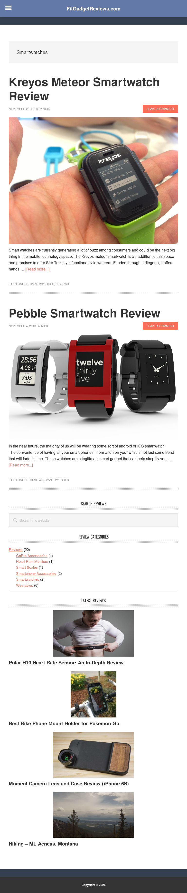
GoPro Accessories (31, 555)
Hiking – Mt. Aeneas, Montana (43, 843)
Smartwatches (42, 284)
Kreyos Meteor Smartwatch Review (84, 88)
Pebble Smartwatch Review (84, 312)
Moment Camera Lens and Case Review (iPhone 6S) (69, 783)
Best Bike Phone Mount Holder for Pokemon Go (64, 723)
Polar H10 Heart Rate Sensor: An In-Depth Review (66, 662)
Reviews (62, 284)
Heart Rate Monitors (32, 561)
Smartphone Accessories (36, 573)
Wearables (24, 585)
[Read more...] (37, 269)
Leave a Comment (160, 109)
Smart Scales (27, 567)
